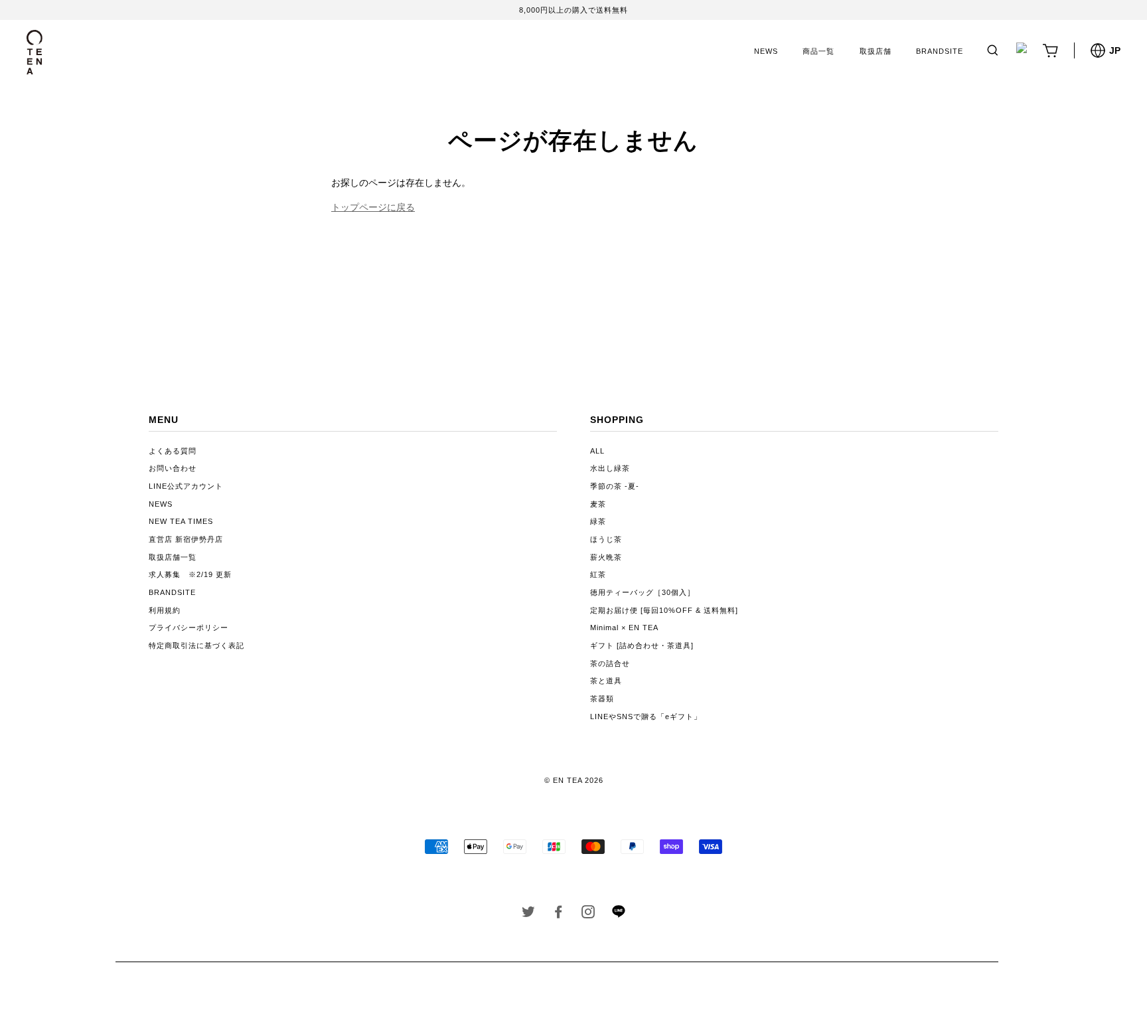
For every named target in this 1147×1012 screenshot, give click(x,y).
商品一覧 (818, 51)
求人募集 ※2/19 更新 (190, 574)
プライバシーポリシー (188, 628)
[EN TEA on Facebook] (559, 914)
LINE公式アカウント (186, 486)
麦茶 (598, 504)
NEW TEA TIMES (181, 521)
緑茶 (598, 521)
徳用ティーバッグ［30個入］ (642, 592)
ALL (597, 451)
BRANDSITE (939, 51)
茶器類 (602, 699)
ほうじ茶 (606, 539)
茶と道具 (606, 681)
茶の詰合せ (610, 663)
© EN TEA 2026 (573, 780)
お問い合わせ (172, 468)
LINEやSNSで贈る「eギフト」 (646, 716)
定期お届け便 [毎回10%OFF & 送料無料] (664, 610)
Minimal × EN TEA (624, 628)
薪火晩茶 (606, 557)
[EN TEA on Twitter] (529, 914)
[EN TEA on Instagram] (588, 914)
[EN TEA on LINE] (618, 915)
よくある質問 (172, 451)
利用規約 (165, 610)
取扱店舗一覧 (172, 557)
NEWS (766, 51)
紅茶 (598, 574)
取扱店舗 (875, 51)
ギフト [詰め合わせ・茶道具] (642, 645)
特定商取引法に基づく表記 (196, 645)
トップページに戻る (373, 207)
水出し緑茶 (610, 468)
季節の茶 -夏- (614, 486)
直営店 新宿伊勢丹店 (186, 539)
